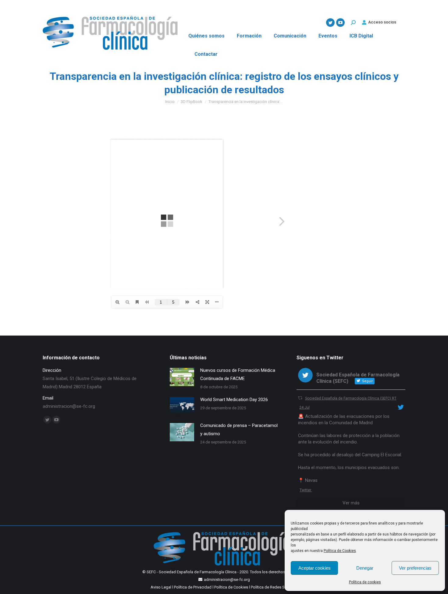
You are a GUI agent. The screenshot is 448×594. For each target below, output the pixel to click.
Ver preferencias (415, 568)
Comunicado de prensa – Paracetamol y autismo (239, 429)
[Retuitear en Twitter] (300, 398)
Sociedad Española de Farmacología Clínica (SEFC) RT (350, 398)
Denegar (364, 568)
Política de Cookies (340, 551)
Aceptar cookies (314, 568)
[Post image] (182, 377)
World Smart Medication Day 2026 (234, 399)
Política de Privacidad (193, 587)
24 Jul (304, 407)
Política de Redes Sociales (274, 587)
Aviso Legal (161, 587)
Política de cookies (365, 582)
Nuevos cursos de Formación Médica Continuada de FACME (237, 374)
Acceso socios (382, 22)
